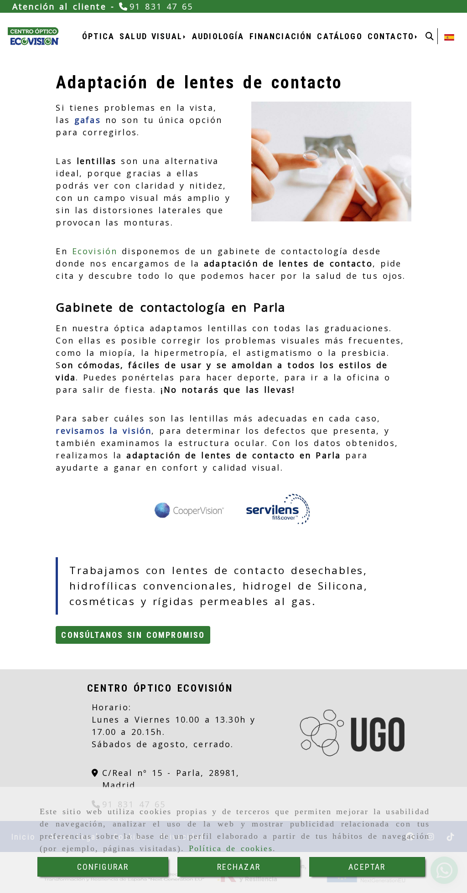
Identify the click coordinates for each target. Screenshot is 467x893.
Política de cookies (231, 848)
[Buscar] (430, 36)
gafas (87, 119)
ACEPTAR (366, 867)
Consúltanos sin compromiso (133, 635)
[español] (449, 36)
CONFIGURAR (103, 867)
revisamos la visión (103, 430)
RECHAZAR (238, 867)
